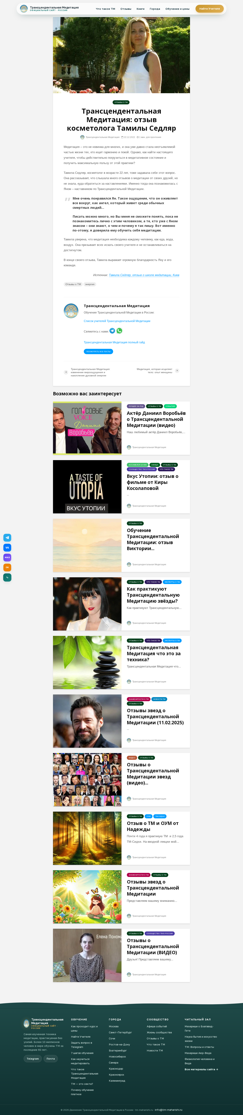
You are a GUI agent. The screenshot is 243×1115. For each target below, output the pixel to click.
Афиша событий (157, 1026)
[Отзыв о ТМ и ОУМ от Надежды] (87, 837)
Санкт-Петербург (120, 1032)
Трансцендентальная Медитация (102, 137)
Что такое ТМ (105, 8)
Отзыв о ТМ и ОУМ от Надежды (153, 826)
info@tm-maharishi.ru (168, 1109)
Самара (113, 1062)
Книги (140, 8)
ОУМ (148, 816)
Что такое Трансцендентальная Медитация (84, 1073)
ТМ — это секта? (82, 1083)
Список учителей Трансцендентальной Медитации (117, 321)
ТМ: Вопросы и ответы (199, 1046)
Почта (51, 1058)
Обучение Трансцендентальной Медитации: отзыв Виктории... (153, 539)
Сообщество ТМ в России (142, 469)
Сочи (112, 1038)
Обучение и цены (177, 8)
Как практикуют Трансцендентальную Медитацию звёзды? (153, 595)
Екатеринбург (118, 1050)
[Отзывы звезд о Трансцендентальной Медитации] (87, 896)
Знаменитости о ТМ (139, 699)
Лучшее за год (136, 406)
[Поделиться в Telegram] (7, 538)
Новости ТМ (159, 699)
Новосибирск (117, 1056)
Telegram (33, 1058)
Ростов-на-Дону (119, 1044)
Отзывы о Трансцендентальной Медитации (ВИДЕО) (153, 946)
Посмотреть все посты (98, 352)
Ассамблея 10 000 (138, 465)
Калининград (117, 1080)
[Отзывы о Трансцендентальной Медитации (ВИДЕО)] (87, 955)
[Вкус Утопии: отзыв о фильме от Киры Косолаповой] (87, 486)
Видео (132, 758)
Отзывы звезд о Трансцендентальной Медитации (153, 888)
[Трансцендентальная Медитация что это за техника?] (87, 662)
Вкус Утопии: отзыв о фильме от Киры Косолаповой (152, 482)
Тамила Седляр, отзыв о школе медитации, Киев (144, 275)
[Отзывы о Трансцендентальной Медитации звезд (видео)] (87, 779)
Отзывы (125, 8)
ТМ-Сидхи (160, 816)
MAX (7, 557)
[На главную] (26, 1023)
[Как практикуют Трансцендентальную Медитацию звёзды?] (87, 603)
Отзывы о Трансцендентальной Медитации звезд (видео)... (153, 774)
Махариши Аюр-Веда (198, 1052)
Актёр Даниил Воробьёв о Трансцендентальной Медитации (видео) (156, 419)
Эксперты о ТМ (172, 582)
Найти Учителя (209, 8)
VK (7, 547)
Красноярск (116, 1074)
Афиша (154, 465)
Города (155, 8)
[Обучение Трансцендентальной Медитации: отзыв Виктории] (87, 545)
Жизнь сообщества (159, 1032)
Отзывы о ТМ (121, 102)
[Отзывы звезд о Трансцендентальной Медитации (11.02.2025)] (87, 720)
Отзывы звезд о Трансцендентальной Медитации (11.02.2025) (155, 716)
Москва (113, 1026)
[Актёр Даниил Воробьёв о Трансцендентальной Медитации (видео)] (87, 427)
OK (7, 567)
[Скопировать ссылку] (7, 577)
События (170, 406)
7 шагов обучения (82, 1052)
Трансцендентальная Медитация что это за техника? (154, 653)
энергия (89, 284)
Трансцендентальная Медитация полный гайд (114, 342)
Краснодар (116, 1068)
